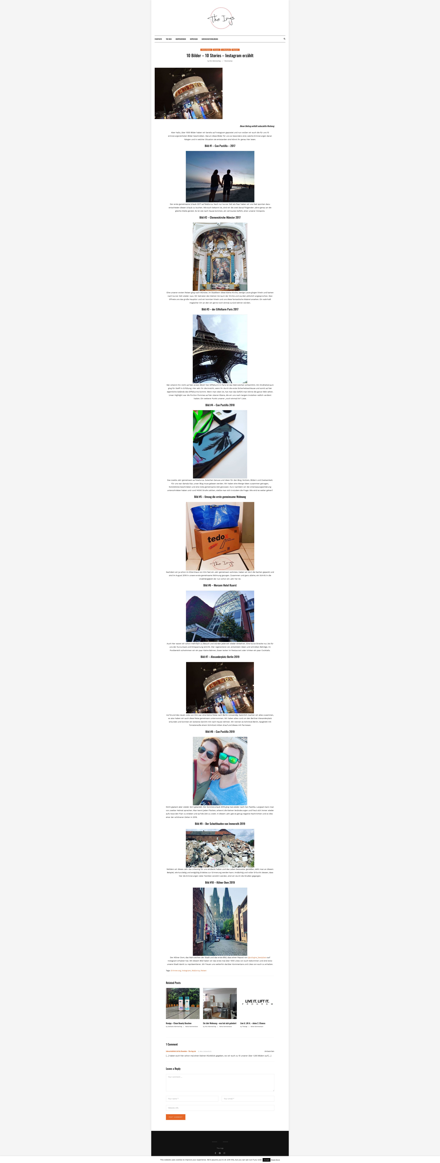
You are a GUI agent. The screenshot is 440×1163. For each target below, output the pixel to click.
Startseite (158, 39)
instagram (186, 970)
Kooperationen (181, 39)
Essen (216, 50)
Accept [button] (266, 1160)
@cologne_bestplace (257, 957)
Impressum (194, 39)
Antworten (269, 1051)
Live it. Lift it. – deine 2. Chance (252, 1023)
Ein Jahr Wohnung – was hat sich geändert (219, 1023)
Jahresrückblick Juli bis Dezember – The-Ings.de (181, 1051)
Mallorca (196, 970)
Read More (275, 1160)
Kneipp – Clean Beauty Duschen (178, 1023)
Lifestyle (226, 50)
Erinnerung (176, 970)
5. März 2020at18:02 (204, 1051)
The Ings (169, 39)
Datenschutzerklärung (210, 39)
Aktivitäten (206, 50)
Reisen (235, 50)
